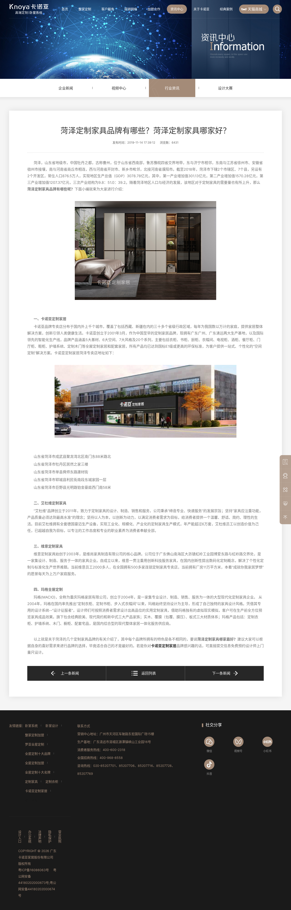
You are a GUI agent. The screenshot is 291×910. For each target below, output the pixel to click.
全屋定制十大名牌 (37, 772)
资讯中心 (177, 9)
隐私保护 (49, 836)
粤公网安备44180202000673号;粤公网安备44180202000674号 (37, 882)
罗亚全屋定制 (34, 744)
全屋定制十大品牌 (37, 753)
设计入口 (19, 836)
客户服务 (107, 9)
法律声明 (39, 836)
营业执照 (59, 836)
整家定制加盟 (34, 735)
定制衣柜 (51, 781)
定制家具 (31, 781)
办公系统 (29, 836)
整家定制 (84, 9)
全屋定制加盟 (34, 763)
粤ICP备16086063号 (33, 870)
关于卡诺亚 (201, 9)
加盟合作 (154, 9)
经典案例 (226, 9)
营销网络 (130, 9)
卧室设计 (51, 726)
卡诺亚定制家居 (163, 645)
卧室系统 (31, 726)
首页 (65, 9)
